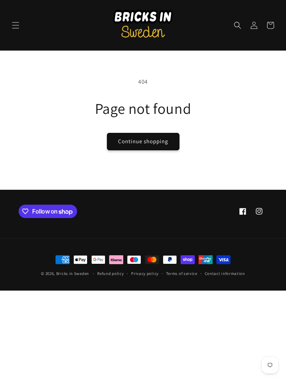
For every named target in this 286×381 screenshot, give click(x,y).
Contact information (225, 273)
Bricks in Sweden (72, 273)
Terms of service (181, 273)
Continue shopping (143, 141)
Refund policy (110, 273)
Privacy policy (145, 273)
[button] (15, 25)
